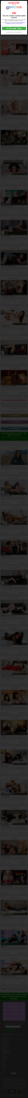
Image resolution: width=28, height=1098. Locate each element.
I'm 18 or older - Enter (14, 28)
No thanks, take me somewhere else (14, 32)
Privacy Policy (19, 23)
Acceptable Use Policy (10, 23)
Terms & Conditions (21, 22)
